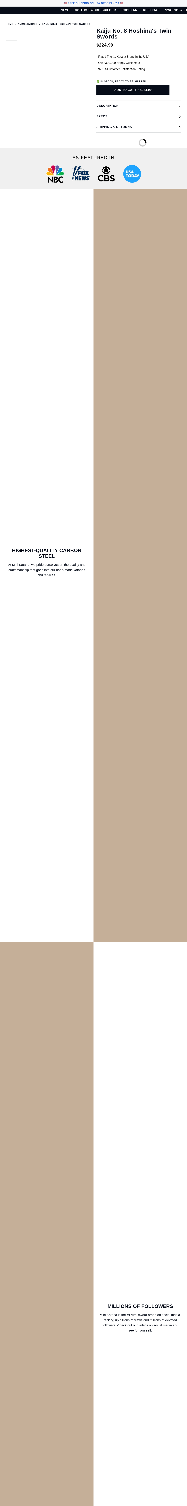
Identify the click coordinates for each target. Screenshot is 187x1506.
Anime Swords (27, 24)
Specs (102, 116)
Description (107, 105)
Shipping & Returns (114, 126)
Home (9, 24)
